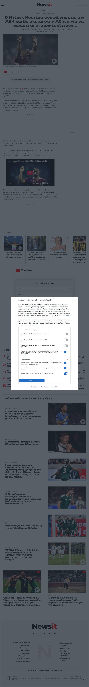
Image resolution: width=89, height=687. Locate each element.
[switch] (66, 334)
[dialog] (44, 343)
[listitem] (44, 330)
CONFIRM (32, 380)
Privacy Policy (54, 387)
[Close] (74, 300)
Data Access (44, 387)
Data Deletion (34, 387)
